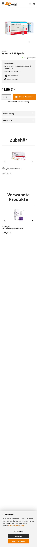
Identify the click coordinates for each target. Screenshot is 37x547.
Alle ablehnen (18, 531)
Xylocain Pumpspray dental (13, 228)
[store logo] (11, 4)
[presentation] (32, 161)
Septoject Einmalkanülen (12, 169)
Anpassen (18, 536)
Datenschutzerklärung (16, 526)
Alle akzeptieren (18, 541)
